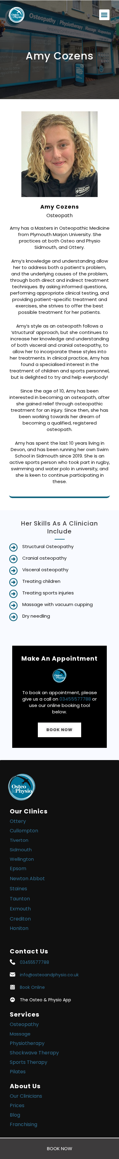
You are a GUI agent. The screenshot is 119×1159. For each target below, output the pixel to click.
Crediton (20, 918)
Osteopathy (24, 1024)
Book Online (32, 987)
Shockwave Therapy (34, 1052)
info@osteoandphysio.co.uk (49, 975)
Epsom (18, 868)
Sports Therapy (28, 1062)
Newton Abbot (27, 878)
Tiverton (19, 840)
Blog (15, 1114)
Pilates (18, 1071)
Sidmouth (21, 849)
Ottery (18, 821)
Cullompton (24, 830)
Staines (18, 888)
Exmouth (20, 908)
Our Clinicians (26, 1096)
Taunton (20, 898)
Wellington (22, 859)
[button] (104, 14)
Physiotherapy (27, 1043)
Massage (20, 1034)
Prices (17, 1105)
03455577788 (75, 699)
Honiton (19, 928)
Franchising (23, 1124)
